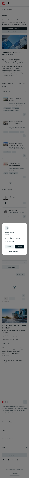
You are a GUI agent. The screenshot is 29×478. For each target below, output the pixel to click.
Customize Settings (14, 251)
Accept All (19, 246)
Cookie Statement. (11, 241)
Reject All (9, 246)
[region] (14, 239)
